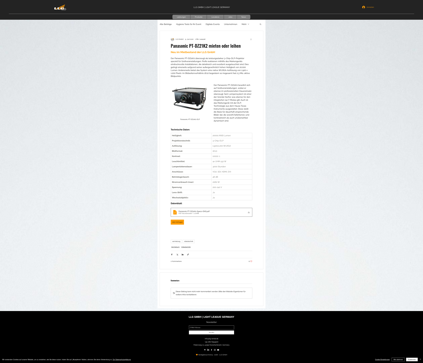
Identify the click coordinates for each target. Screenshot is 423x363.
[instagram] (215, 350)
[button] (181, 17)
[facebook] (211, 350)
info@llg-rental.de (211, 339)
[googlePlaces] (205, 350)
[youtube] (218, 350)
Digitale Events (213, 24)
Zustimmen (412, 359)
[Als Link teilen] (188, 254)
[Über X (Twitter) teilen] (177, 254)
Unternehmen (230, 24)
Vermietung (175, 247)
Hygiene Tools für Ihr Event (188, 24)
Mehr (244, 24)
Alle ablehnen (398, 359)
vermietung (176, 241)
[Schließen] (420, 359)
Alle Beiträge (166, 24)
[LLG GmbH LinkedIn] (208, 350)
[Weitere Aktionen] (251, 39)
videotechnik (188, 241)
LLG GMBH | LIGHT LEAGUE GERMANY (212, 7)
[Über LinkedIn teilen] (183, 254)
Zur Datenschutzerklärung (122, 359)
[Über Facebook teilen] (172, 254)
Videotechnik (186, 247)
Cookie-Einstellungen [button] (382, 359)
